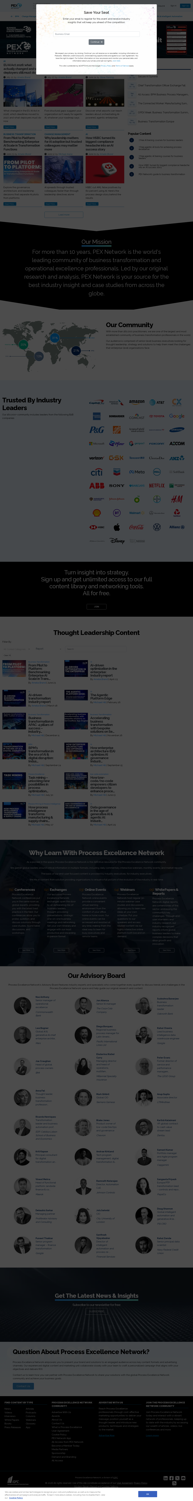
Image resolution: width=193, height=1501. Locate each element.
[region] (96, 1494)
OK (147, 1494)
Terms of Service (122, 66)
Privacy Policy (106, 66)
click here (116, 61)
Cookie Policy (16, 1498)
